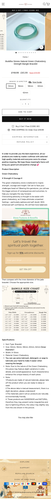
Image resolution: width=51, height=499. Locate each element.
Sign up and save (25, 479)
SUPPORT (25, 468)
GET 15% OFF (25, 269)
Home (25, 57)
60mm (40, 86)
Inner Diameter (18, 81)
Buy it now (25, 119)
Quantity (25, 99)
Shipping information (25, 137)
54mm (11, 86)
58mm (30, 86)
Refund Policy (25, 142)
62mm (25, 92)
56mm (20, 86)
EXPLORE (25, 462)
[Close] (47, 223)
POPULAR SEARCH (25, 473)
